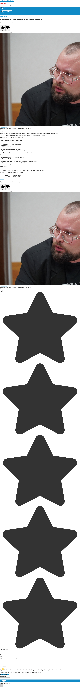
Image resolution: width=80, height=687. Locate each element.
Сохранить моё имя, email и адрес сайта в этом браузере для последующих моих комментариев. (21, 672)
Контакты (4, 680)
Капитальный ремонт (6, 11)
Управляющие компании (7, 10)
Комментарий (3, 666)
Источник (2, 179)
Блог (3, 8)
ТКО (3, 12)
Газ (2, 14)
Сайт (1, 658)
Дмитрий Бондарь (3, 127)
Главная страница (3, 16)
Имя (1, 654)
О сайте (3, 681)
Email (1, 656)
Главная (3, 7)
